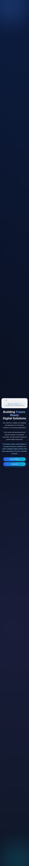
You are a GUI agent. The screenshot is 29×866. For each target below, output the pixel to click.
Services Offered (14, 459)
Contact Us (14, 464)
